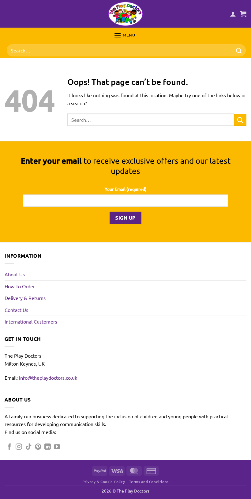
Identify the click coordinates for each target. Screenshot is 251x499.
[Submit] (239, 50)
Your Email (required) (126, 189)
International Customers (31, 321)
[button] (243, 14)
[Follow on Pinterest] (38, 447)
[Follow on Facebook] (9, 447)
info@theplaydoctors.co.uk (48, 377)
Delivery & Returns (25, 298)
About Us (15, 274)
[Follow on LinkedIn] (47, 447)
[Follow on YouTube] (57, 447)
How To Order (20, 286)
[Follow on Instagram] (19, 447)
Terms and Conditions (149, 481)
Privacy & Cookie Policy (103, 481)
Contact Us (16, 310)
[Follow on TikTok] (28, 447)
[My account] (233, 14)
